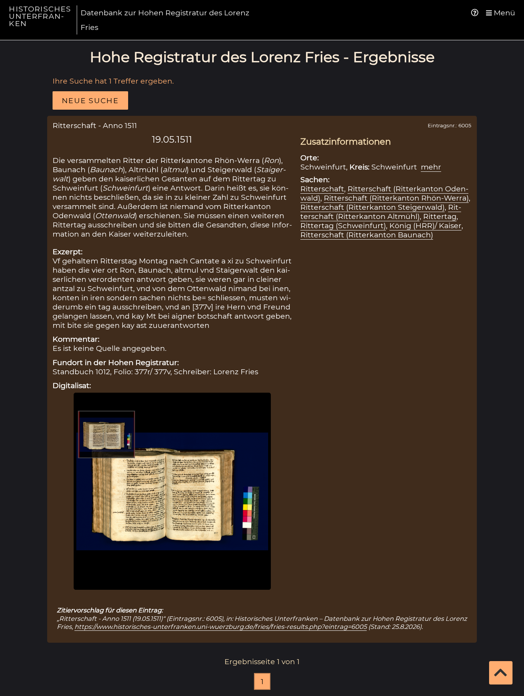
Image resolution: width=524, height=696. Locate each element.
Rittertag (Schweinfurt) (343, 225)
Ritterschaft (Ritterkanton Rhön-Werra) (396, 197)
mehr (431, 166)
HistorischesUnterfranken (40, 16)
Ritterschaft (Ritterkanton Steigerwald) (372, 207)
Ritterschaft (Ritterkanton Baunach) (366, 234)
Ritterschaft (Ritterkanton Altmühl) (380, 211)
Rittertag (439, 216)
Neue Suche (90, 100)
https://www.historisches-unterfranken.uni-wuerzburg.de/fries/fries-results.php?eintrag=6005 (220, 626)
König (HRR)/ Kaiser (425, 225)
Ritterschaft (322, 188)
